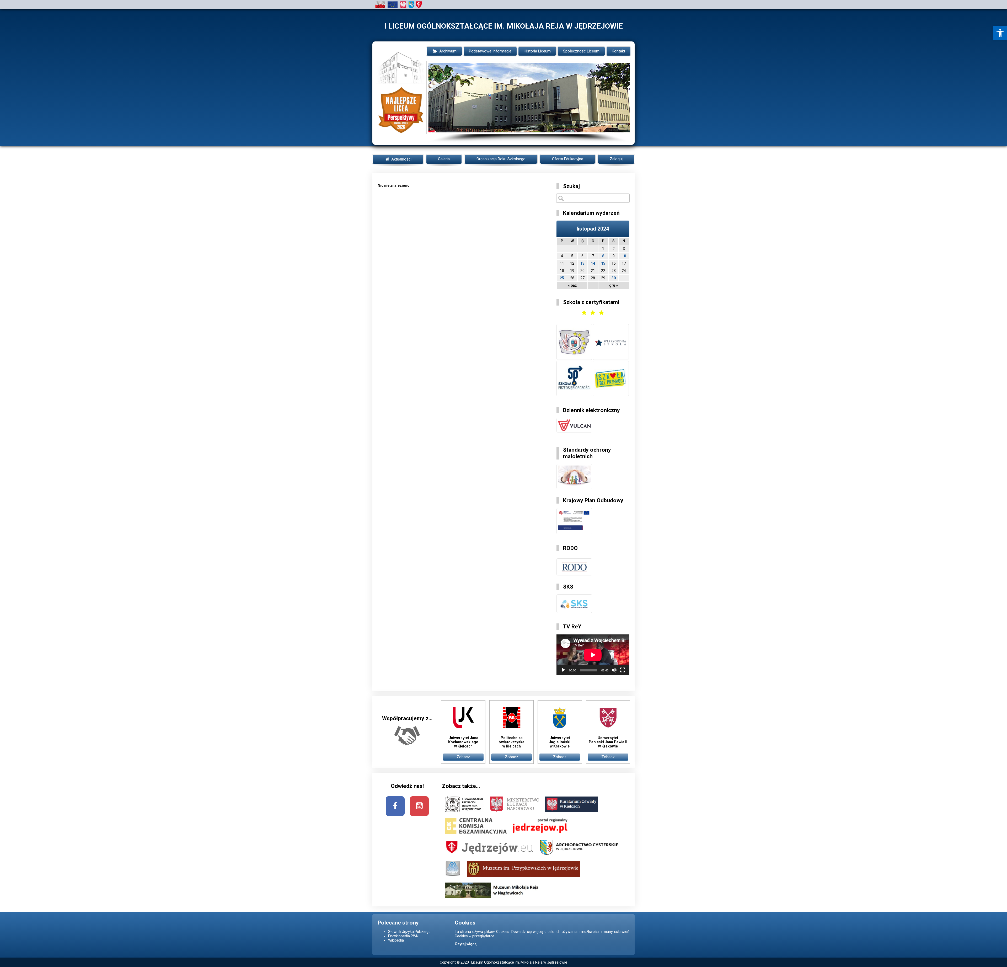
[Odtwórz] (563, 670)
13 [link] (582, 263)
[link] (1000, 33)
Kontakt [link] (618, 51)
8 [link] (603, 256)
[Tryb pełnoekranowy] (622, 670)
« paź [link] (572, 285)
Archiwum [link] (448, 51)
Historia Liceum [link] (537, 51)
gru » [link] (613, 285)
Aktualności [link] (400, 159)
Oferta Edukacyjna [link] (567, 159)
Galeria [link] (444, 159)
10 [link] (624, 256)
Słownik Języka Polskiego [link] (409, 931)
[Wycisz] (614, 670)
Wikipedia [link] (396, 940)
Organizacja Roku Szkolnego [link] (501, 159)
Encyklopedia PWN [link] (403, 936)
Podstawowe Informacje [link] (490, 51)
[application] (592, 654)
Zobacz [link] (463, 757)
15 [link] (603, 263)
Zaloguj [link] (616, 159)
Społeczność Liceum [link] (581, 51)
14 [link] (593, 263)
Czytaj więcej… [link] (467, 944)
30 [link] (614, 278)
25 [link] (562, 278)
